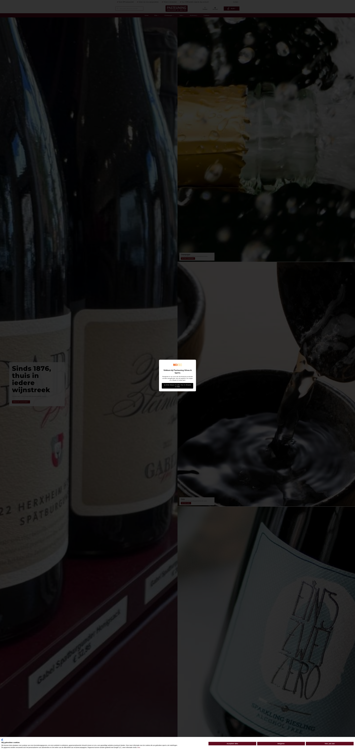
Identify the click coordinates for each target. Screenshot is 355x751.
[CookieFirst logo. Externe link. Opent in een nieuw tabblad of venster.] (2, 740)
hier (139, 747)
